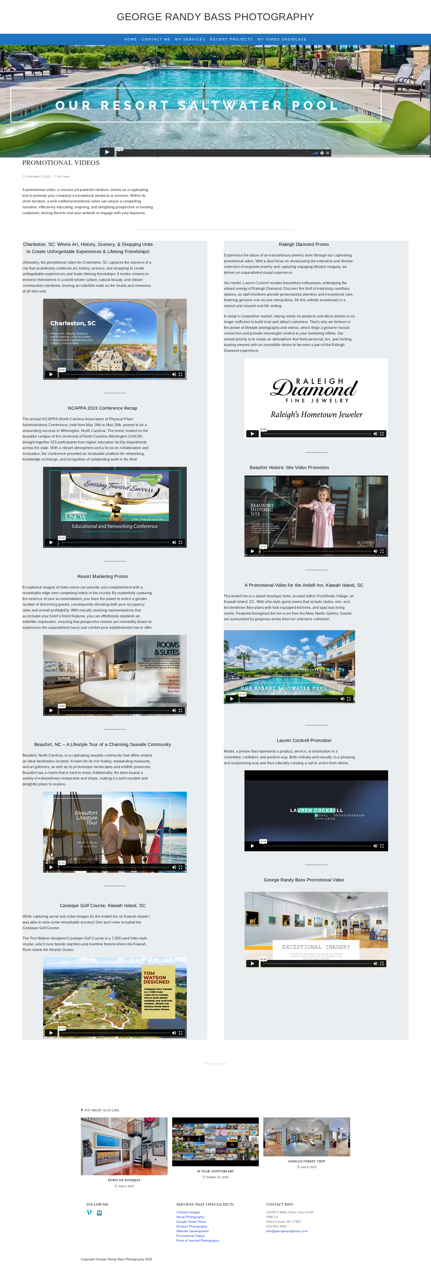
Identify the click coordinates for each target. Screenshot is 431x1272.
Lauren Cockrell (256, 283)
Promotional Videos (190, 1236)
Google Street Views (191, 1221)
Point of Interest (124, 1180)
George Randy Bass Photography (215, 16)
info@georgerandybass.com (287, 1231)
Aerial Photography (190, 1217)
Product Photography (191, 1226)
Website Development (192, 1231)
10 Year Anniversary (215, 1171)
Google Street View (306, 1161)
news (67, 176)
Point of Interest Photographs (197, 1240)
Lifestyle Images (188, 1212)
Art (59, 176)
